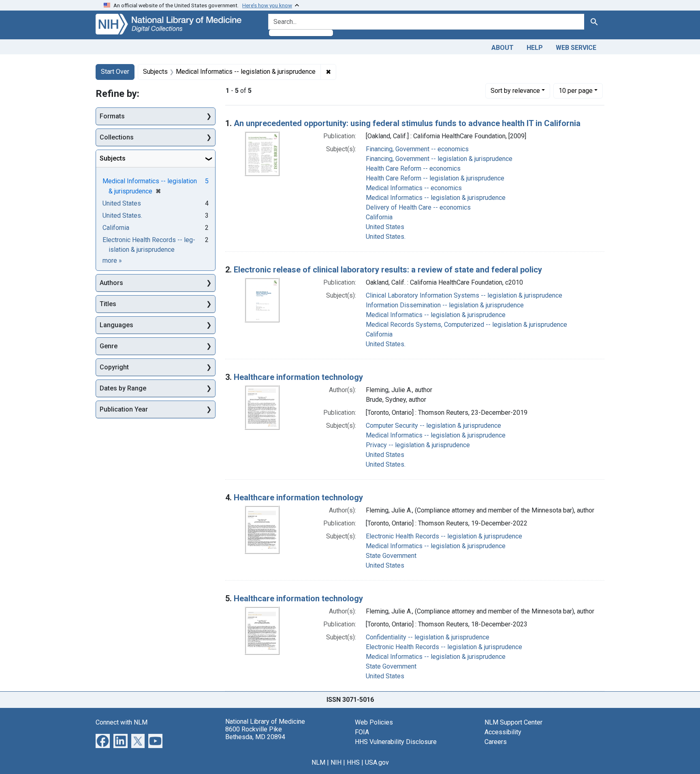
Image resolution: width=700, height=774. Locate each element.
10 (576, 90)
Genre (108, 346)
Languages (116, 325)
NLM (318, 762)
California (379, 217)
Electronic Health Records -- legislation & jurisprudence (444, 536)
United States (385, 227)
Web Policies (374, 722)
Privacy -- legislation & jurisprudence (418, 445)
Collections (117, 137)
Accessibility (502, 732)
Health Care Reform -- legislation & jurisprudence (435, 178)
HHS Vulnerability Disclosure (396, 742)
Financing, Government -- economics (417, 149)
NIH (336, 762)
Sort (515, 90)
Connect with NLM (121, 722)
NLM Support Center (513, 722)
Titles (108, 304)
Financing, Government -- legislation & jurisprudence (439, 159)
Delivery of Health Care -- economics (418, 207)
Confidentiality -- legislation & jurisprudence (427, 637)
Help (535, 47)
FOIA (362, 732)
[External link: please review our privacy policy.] (103, 740)
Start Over (115, 71)
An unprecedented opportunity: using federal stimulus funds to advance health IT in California (407, 123)
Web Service (576, 47)
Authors (111, 283)
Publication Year (124, 409)
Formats (112, 116)
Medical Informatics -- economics (414, 188)
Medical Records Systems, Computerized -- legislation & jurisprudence (466, 324)
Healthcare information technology (298, 377)
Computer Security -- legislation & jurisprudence (433, 425)
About (502, 47)
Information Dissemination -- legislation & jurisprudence (445, 305)
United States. (385, 236)
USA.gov (377, 762)
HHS (353, 762)
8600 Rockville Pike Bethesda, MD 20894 (255, 733)
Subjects (113, 158)
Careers (495, 742)
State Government (391, 556)
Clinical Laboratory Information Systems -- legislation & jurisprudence (464, 295)
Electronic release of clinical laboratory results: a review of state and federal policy (388, 269)
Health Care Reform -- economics (413, 168)
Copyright (114, 367)
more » (112, 260)
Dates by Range (123, 388)
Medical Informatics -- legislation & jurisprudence (436, 198)
